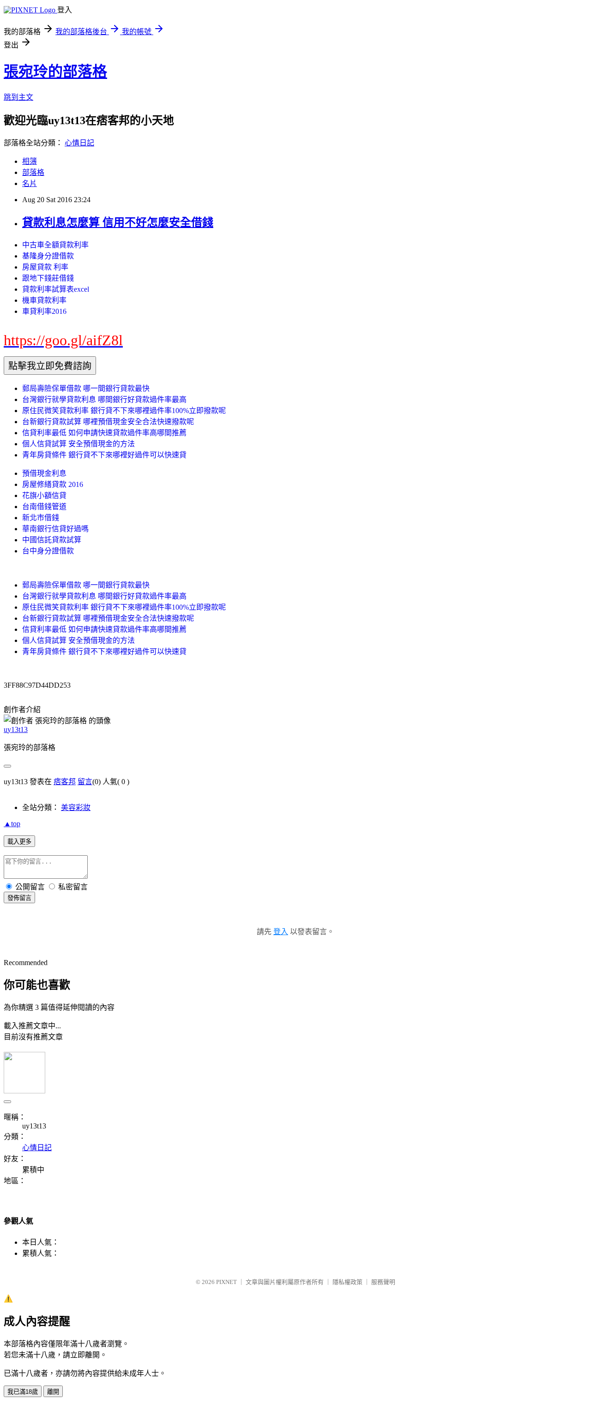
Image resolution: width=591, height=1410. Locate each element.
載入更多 (19, 841)
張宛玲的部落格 (55, 71)
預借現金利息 (44, 473)
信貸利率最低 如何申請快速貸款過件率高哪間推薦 (104, 433)
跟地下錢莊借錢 (48, 278)
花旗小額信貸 (44, 495)
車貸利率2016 (44, 311)
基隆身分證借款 (48, 256)
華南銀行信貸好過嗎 (55, 529)
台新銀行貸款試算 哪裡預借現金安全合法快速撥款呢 (108, 422)
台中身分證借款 (48, 551)
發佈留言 (19, 897)
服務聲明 (383, 1281)
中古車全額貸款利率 (55, 245)
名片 (29, 183)
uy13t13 (16, 729)
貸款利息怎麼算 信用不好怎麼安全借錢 (117, 222)
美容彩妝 (75, 807)
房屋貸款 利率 (45, 267)
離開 (53, 1391)
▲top (12, 824)
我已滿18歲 (22, 1391)
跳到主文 (18, 97)
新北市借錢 (40, 518)
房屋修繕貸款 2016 (52, 484)
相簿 (29, 161)
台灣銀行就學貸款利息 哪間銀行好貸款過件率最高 (104, 399)
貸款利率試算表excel (55, 289)
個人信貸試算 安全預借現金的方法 (78, 444)
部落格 (33, 172)
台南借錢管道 (44, 506)
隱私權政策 (347, 1281)
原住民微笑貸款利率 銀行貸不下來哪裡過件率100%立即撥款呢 (124, 410)
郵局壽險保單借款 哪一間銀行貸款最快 (86, 388)
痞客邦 (65, 782)
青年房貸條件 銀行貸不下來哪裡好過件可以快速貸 (104, 455)
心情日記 (79, 143)
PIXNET (226, 1281)
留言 (85, 782)
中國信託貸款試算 (51, 540)
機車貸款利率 (44, 300)
